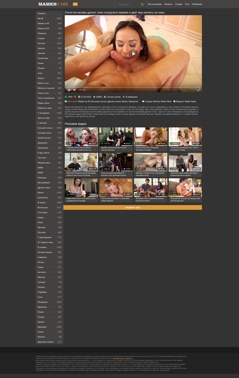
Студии (178, 4)
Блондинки (49, 302)
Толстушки (49, 212)
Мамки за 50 (49, 28)
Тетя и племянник (49, 98)
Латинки (49, 53)
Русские (49, 43)
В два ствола (49, 153)
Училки (49, 317)
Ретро (49, 222)
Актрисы (168, 4)
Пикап (49, 267)
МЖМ (49, 168)
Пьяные (49, 287)
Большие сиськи (49, 128)
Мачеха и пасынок (49, 88)
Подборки (49, 292)
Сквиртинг (49, 257)
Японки (49, 68)
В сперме (49, 247)
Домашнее (49, 143)
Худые (49, 217)
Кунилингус (49, 197)
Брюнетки (49, 307)
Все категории (155, 4)
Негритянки (49, 58)
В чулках (49, 202)
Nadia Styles (190, 101)
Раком (49, 332)
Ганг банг (49, 158)
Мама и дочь (49, 103)
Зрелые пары (49, 118)
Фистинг (49, 337)
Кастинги (49, 272)
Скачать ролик (114, 97)
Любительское (49, 138)
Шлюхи (49, 322)
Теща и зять (49, 93)
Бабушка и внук (49, 108)
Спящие (49, 282)
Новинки (41, 13)
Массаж (49, 277)
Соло (49, 297)
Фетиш (49, 262)
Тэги (187, 4)
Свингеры (49, 177)
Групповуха (49, 148)
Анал (49, 73)
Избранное (197, 4)
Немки (49, 63)
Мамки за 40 (49, 23)
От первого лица (49, 242)
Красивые (49, 327)
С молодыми (49, 113)
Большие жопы (49, 133)
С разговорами (49, 237)
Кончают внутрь (49, 252)
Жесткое (49, 232)
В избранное (131, 97)
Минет (49, 192)
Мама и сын (49, 83)
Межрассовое (49, 163)
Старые (49, 38)
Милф (49, 18)
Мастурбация (49, 182)
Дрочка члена (49, 187)
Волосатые (49, 207)
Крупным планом (49, 342)
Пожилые (49, 33)
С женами (49, 123)
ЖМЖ (49, 173)
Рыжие (49, 312)
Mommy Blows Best (162, 101)
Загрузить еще (132, 207)
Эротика (49, 227)
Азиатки (49, 48)
